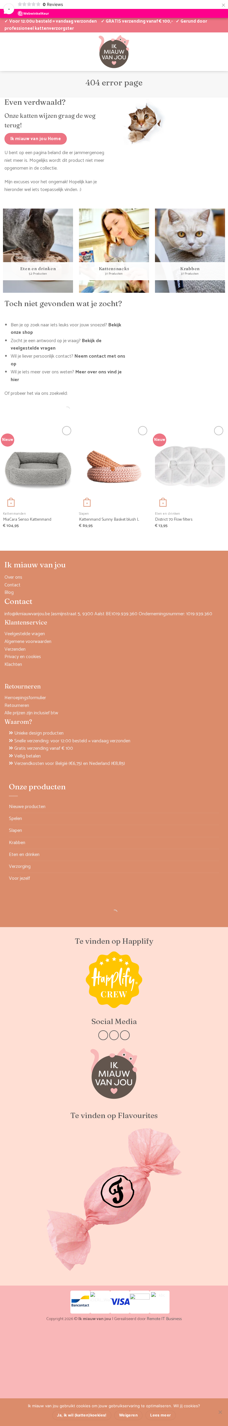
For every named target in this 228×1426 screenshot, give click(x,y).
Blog (9, 592)
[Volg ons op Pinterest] (125, 1035)
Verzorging (20, 867)
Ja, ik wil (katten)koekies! (81, 1415)
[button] (200, 51)
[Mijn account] (7, 51)
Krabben (17, 843)
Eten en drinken (24, 855)
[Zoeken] (62, 410)
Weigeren (128, 1415)
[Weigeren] (220, 1414)
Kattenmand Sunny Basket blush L (109, 519)
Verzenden (15, 649)
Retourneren (16, 706)
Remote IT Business (164, 1318)
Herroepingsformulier (25, 698)
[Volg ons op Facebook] (103, 1035)
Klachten (13, 664)
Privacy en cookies (22, 657)
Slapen (15, 831)
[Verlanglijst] (17, 51)
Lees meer (160, 1415)
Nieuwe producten (27, 807)
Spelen (15, 819)
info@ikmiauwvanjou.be (27, 614)
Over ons (13, 577)
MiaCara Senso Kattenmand (27, 519)
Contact (12, 585)
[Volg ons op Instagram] (114, 1035)
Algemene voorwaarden (27, 642)
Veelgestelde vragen (24, 634)
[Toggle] (215, 818)
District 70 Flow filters (173, 519)
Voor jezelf (19, 878)
